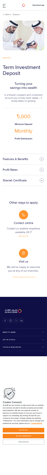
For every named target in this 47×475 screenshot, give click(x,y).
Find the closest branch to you (23, 277)
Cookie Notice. (36, 423)
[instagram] (10, 320)
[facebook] (5, 320)
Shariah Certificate (15, 180)
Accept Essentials (23, 436)
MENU (4, 7)
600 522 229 (23, 236)
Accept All (23, 430)
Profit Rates (10, 170)
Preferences (23, 442)
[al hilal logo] (23, 5)
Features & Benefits (15, 159)
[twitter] (16, 320)
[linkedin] (21, 320)
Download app (38, 5)
